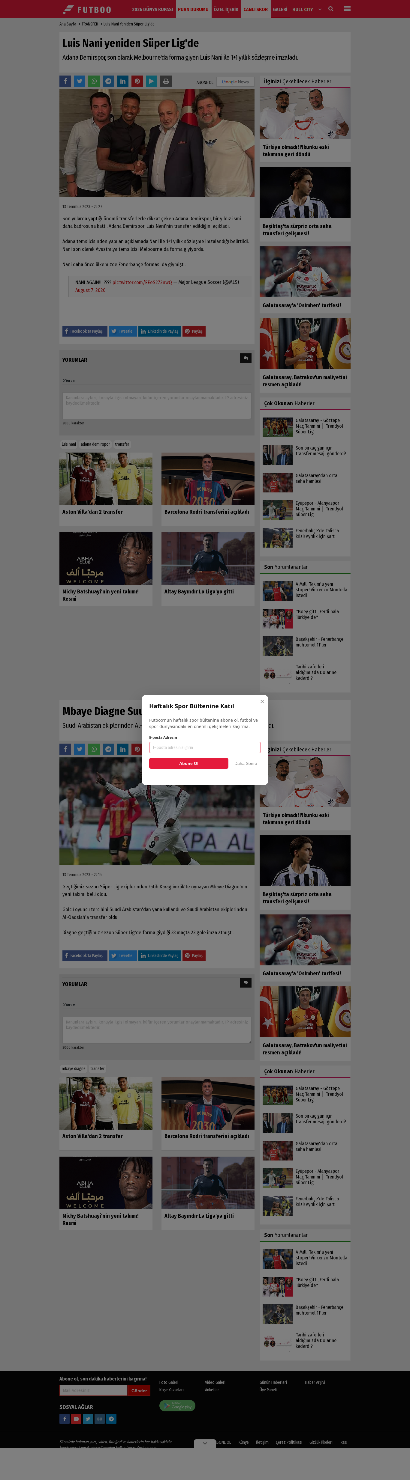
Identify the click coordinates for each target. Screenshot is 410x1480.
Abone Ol (188, 763)
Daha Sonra (245, 763)
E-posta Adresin (163, 737)
